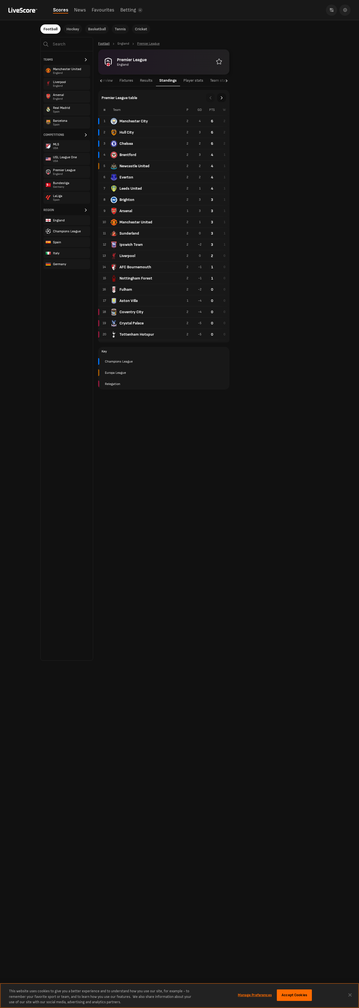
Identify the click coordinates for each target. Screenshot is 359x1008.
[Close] (350, 995)
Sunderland (129, 233)
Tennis (120, 29)
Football (50, 29)
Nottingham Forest (135, 278)
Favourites (103, 10)
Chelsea (126, 143)
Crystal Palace (131, 323)
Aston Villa (128, 300)
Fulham (125, 289)
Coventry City (131, 312)
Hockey (72, 29)
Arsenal (125, 211)
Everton (126, 177)
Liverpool (127, 255)
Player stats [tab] (193, 80)
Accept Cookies (294, 995)
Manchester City (133, 121)
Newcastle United (134, 166)
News (80, 10)
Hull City (126, 132)
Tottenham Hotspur (136, 334)
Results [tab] (146, 80)
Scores (60, 10)
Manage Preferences (254, 995)
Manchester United (135, 222)
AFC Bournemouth (135, 267)
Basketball (97, 29)
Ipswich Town (131, 244)
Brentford (127, 154)
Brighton (126, 199)
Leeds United (130, 188)
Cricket (141, 29)
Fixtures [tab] (126, 80)
